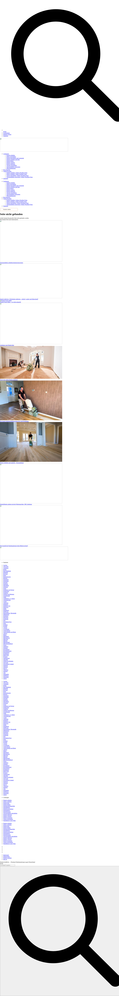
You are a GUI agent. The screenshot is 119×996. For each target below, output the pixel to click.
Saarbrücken (6, 658)
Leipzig (5, 627)
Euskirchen (6, 591)
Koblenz (5, 624)
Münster (5, 640)
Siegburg (5, 665)
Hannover (5, 607)
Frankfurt (5, 593)
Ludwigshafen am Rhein (9, 632)
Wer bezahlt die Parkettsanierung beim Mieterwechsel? (14, 546)
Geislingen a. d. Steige (9, 598)
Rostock (5, 656)
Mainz (4, 635)
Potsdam (5, 648)
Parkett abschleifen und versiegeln (15, 158)
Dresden (5, 582)
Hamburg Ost (6, 606)
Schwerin (5, 662)
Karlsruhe (5, 619)
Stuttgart (5, 671)
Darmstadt (5, 579)
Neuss (4, 645)
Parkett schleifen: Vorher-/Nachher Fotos (16, 172)
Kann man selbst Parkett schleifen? (9, 379)
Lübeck (5, 633)
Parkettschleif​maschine (9, 806)
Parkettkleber (6, 807)
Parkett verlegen (10, 162)
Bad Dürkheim (7, 571)
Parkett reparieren (7, 817)
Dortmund (5, 581)
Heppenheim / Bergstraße (9, 613)
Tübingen (5, 670)
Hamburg (5, 604)
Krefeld (5, 626)
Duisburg (5, 584)
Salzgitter (5, 659)
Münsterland (6, 642)
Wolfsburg (6, 675)
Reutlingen (6, 654)
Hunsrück (5, 617)
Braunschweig (7, 577)
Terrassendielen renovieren (13, 167)
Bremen (5, 578)
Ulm (4, 672)
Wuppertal (5, 677)
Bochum (5, 574)
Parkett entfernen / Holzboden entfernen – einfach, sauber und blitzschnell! (19, 299)
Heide (4, 609)
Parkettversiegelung (8, 809)
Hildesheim (6, 614)
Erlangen (5, 587)
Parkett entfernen (10, 164)
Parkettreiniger (7, 812)
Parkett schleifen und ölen (13, 159)
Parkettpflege (6, 810)
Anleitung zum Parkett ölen (7, 345)
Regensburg (6, 652)
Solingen (5, 667)
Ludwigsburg (6, 630)
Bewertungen (6, 170)
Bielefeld (5, 572)
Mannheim (6, 636)
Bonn (4, 575)
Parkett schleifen (10, 155)
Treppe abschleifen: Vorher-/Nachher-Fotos (17, 175)
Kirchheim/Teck (7, 622)
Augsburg (5, 568)
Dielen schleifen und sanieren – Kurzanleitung (12, 462)
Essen (4, 588)
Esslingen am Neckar (8, 590)
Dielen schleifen (7, 801)
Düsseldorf (6, 585)
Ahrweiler (5, 566)
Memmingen (6, 638)
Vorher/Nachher (7, 171)
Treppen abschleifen (11, 165)
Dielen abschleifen (11, 156)
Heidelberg (6, 610)
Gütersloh (5, 603)
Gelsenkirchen (7, 600)
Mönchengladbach (8, 643)
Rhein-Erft (6, 655)
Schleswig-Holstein (8, 661)
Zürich (5, 678)
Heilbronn (5, 611)
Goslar (5, 601)
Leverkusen (6, 629)
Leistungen (6, 154)
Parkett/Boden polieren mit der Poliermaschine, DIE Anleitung (16, 504)
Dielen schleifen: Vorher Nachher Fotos (16, 174)
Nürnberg (5, 646)
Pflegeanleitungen (11, 168)
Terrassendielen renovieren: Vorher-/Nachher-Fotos (19, 177)
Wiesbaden (6, 674)
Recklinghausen (7, 651)
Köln (4, 623)
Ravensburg (6, 649)
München (5, 639)
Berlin (4, 569)
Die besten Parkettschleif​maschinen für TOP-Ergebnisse (14, 421)
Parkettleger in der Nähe (9, 820)
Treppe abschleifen (8, 819)
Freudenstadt (6, 595)
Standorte (5, 178)
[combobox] (7, 865)
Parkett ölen (6, 803)
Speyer (5, 668)
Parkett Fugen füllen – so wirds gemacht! (10, 302)
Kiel (4, 620)
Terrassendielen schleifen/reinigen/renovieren (11, 262)
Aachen (5, 565)
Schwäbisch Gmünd (8, 664)
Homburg (5, 616)
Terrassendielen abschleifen (10, 813)
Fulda (4, 597)
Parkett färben (10, 161)
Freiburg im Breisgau (8, 594)
